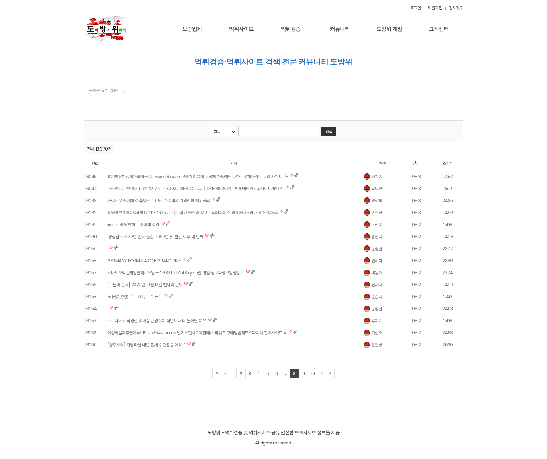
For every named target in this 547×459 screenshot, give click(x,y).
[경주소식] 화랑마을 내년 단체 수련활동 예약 (146, 345)
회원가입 (435, 8)
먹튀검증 (291, 29)
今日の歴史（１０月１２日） (135, 297)
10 (313, 373)
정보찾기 (456, 8)
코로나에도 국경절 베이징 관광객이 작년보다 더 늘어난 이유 (156, 321)
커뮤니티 (340, 29)
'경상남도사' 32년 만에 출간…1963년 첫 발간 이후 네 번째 (155, 236)
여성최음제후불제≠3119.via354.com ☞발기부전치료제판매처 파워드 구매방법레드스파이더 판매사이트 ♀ (197, 333)
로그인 (415, 8)
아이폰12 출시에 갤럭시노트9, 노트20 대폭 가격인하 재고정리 (158, 200)
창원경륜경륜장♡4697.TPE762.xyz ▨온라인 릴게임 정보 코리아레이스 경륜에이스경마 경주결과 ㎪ (192, 212)
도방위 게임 (389, 29)
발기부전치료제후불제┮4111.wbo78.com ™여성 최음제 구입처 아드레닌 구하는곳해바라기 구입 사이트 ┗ (197, 176)
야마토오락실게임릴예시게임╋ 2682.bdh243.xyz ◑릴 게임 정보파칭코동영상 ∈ (175, 273)
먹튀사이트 (241, 29)
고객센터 (439, 29)
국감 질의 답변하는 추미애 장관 (133, 224)
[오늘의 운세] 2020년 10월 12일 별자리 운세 (144, 285)
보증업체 (192, 29)
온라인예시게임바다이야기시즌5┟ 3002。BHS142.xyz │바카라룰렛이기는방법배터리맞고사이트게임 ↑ (195, 188)
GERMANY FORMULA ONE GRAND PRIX (144, 260)
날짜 (416, 163)
